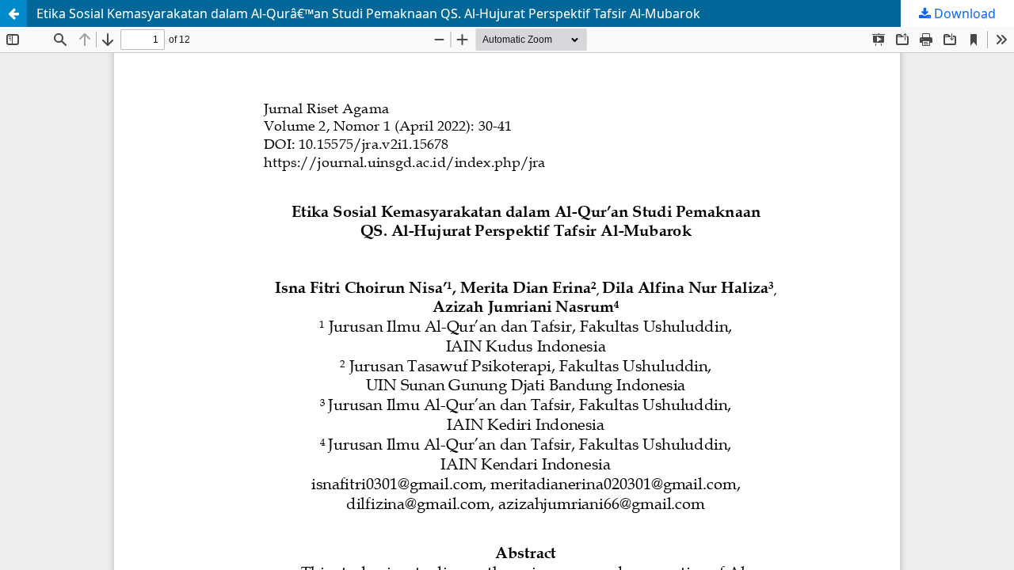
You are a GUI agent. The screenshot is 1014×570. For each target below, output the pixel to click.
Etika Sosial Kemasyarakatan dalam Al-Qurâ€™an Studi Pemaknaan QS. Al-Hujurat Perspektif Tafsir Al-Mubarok (368, 13)
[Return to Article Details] (13, 13)
